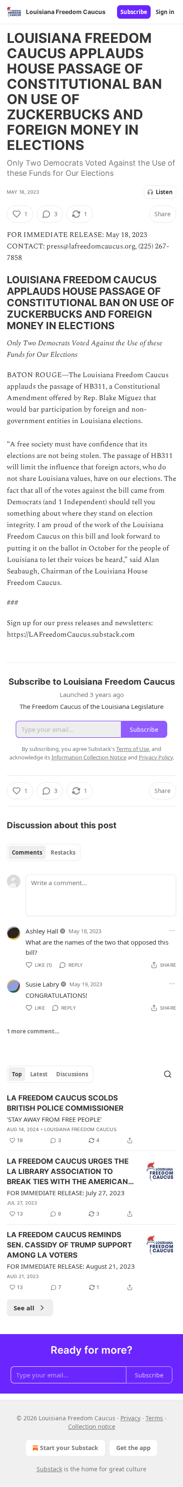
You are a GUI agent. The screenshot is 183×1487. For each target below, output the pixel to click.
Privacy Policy (156, 757)
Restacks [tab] (63, 852)
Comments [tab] (27, 852)
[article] (91, 1119)
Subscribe (133, 12)
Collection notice (91, 1426)
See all (24, 1308)
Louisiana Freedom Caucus (80, 1129)
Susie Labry (42, 984)
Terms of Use (132, 749)
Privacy (130, 1418)
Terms (154, 1418)
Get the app (133, 1448)
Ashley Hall (42, 931)
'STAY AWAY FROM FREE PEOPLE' (54, 1119)
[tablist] (43, 852)
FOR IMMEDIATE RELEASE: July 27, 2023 (66, 1192)
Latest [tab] (39, 1074)
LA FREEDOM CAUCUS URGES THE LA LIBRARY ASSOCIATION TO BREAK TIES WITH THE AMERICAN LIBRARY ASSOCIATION (68, 1172)
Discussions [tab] (72, 1074)
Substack (49, 1469)
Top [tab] (17, 1074)
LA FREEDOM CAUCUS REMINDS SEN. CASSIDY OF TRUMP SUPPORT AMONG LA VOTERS (69, 1244)
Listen (164, 192)
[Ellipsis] (172, 930)
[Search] (167, 1074)
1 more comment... (33, 1031)
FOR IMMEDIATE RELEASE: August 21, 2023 (71, 1266)
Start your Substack (69, 1448)
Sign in (165, 12)
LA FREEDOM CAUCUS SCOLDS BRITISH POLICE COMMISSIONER (65, 1103)
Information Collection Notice (88, 757)
